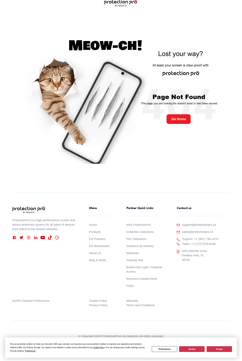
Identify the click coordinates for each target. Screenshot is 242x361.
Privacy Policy (98, 305)
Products (95, 232)
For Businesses (99, 246)
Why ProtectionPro (138, 224)
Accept (219, 349)
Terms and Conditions (140, 305)
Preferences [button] (30, 351)
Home (93, 224)
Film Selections (136, 239)
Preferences (165, 349)
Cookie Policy (98, 300)
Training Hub (134, 260)
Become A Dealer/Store (141, 278)
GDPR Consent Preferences (30, 300)
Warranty (132, 300)
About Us (95, 253)
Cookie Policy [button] (99, 347)
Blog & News (97, 260)
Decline (191, 349)
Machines (132, 253)
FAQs (130, 285)
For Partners (97, 239)
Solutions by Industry (140, 246)
